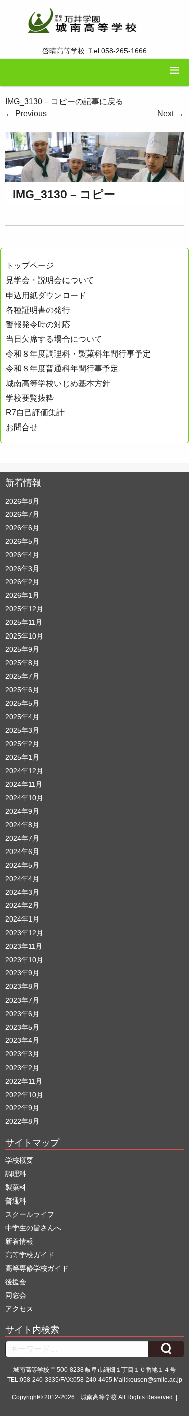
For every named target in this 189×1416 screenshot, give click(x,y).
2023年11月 (23, 946)
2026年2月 (22, 582)
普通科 (15, 1201)
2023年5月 (22, 1027)
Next (170, 113)
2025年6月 (22, 690)
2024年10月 (24, 798)
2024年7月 (22, 838)
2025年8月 (22, 663)
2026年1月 (22, 595)
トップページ (30, 265)
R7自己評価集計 (35, 412)
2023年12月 (24, 933)
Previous (26, 113)
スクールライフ (29, 1214)
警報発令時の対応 (38, 324)
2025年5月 (22, 703)
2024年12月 (24, 771)
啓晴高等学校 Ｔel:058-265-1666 (94, 51)
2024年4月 (22, 879)
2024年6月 (22, 851)
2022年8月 (22, 1121)
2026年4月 (22, 555)
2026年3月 (22, 568)
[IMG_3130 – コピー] (94, 156)
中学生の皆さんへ (33, 1228)
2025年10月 (24, 636)
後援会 (15, 1282)
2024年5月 (22, 865)
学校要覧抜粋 (30, 398)
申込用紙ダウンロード (46, 295)
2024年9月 (22, 811)
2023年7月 (22, 1000)
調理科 (15, 1174)
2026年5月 (22, 541)
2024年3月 (22, 892)
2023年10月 (24, 960)
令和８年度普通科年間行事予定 (62, 368)
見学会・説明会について (50, 280)
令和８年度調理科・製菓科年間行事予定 (78, 353)
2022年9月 (22, 1108)
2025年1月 (22, 757)
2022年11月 (23, 1081)
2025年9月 (22, 649)
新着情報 (19, 1241)
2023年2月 (22, 1068)
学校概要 (19, 1160)
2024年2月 (22, 905)
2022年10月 (24, 1095)
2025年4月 (22, 717)
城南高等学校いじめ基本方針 (58, 383)
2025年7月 (22, 676)
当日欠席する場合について (54, 339)
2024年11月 (23, 784)
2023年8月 (22, 986)
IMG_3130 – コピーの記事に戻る (64, 101)
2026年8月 (22, 501)
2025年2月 (22, 744)
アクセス (19, 1309)
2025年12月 (24, 609)
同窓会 (15, 1295)
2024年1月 (22, 919)
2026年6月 (22, 528)
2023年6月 (22, 1014)
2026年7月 (22, 514)
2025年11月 (23, 622)
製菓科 (15, 1187)
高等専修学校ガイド (37, 1268)
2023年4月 (22, 1040)
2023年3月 (22, 1054)
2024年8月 (22, 825)
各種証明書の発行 (38, 310)
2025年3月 (22, 730)
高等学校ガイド (29, 1255)
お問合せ (22, 427)
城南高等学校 (99, 1397)
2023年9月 (22, 973)
